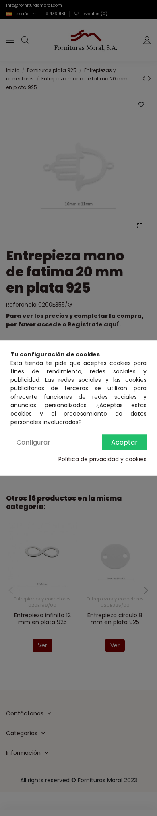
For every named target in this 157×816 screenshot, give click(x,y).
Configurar (33, 442)
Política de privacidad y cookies (102, 459)
